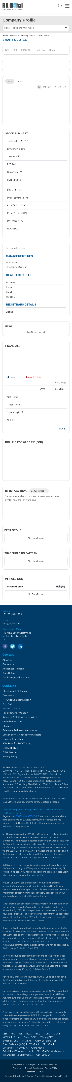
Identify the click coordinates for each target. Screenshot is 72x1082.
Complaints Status (12, 721)
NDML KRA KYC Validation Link (50, 1051)
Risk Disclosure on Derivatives (17, 1054)
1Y (55, 87)
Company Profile (27, 35)
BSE (10, 81)
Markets (13, 35)
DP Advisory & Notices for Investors (22, 734)
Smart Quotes (43, 35)
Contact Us (8, 664)
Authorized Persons (13, 668)
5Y (64, 87)
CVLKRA (33, 1044)
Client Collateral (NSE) (46, 1040)
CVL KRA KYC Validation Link (17, 1051)
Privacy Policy (10, 756)
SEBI (5, 1033)
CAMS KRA (36, 1047)
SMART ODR (30, 816)
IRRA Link (26, 1040)
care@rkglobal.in (11, 623)
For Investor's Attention (15, 712)
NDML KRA (46, 1044)
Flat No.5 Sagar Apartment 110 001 (17, 636)
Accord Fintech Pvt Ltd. (56, 1076)
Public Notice (10, 752)
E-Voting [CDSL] (10, 1040)
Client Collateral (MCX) (14, 1044)
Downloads (9, 695)
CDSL (47, 1033)
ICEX (55, 1033)
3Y (59, 87)
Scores (17, 1037)
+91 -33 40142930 (12, 614)
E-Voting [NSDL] (47, 1037)
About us (7, 659)
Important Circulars (13, 739)
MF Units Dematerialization (17, 699)
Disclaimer (18, 1068)
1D (39, 87)
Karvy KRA (22, 1047)
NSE (20, 81)
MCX (28, 1033)
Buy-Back (8, 704)
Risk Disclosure (11, 747)
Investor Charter (11, 708)
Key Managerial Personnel (16, 677)
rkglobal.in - (35, 1064)
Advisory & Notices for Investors (20, 717)
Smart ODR (30, 1037)
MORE (62, 428)
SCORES (18, 816)
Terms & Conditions (34, 1068)
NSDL (37, 1033)
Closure (7, 725)
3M (49, 87)
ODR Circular (43, 1054)
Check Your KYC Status (15, 691)
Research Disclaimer (35, 1071)
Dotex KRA (8, 1047)
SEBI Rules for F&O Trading (17, 743)
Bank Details (9, 673)
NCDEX (6, 1037)
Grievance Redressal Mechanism (20, 730)
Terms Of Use (51, 1068)
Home (5, 35)
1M (44, 87)
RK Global (13, 6)
